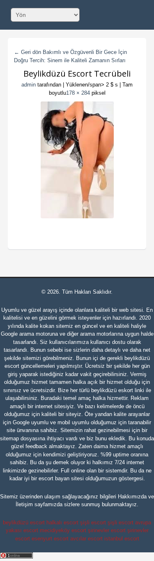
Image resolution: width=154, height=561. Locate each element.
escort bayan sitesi (61, 478)
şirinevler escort (107, 530)
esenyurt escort (50, 538)
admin (28, 85)
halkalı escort (62, 522)
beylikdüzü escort (24, 522)
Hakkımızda (132, 496)
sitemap (9, 438)
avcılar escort (86, 538)
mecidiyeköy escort (63, 530)
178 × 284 (78, 93)
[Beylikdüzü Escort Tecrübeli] (77, 159)
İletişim (24, 504)
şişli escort (93, 522)
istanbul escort (121, 538)
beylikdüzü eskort (112, 390)
